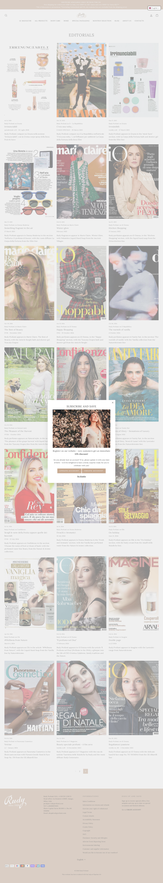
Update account (69, 471)
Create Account (93, 471)
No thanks (81, 476)
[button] (154, 8)
